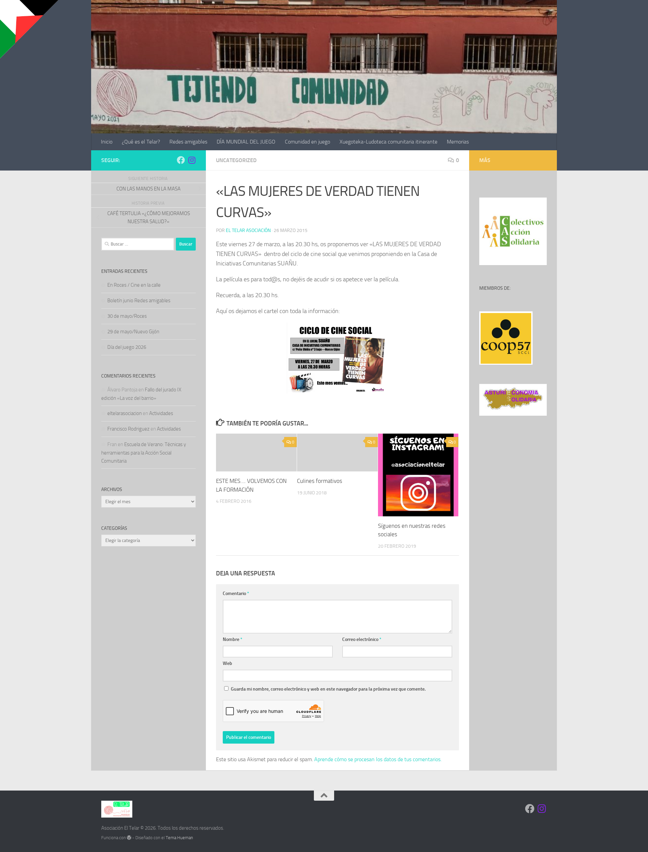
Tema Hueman (179, 837)
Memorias (458, 141)
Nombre (232, 639)
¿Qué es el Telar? (141, 141)
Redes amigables (188, 141)
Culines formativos (319, 480)
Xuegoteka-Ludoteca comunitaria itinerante (388, 141)
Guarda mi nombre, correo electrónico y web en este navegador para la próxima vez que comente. (328, 689)
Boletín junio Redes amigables (138, 301)
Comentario (236, 593)
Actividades (161, 413)
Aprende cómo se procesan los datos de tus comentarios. (377, 759)
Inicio (106, 141)
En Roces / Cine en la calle (134, 285)
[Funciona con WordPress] (129, 837)
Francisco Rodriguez (128, 429)
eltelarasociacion (124, 413)
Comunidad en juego (307, 141)
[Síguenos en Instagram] (192, 160)
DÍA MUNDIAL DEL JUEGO (246, 141)
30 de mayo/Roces (127, 316)
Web (227, 663)
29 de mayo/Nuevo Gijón (133, 332)
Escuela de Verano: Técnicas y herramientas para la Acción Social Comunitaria (143, 452)
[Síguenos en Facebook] (181, 160)
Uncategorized (236, 160)
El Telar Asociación (248, 230)
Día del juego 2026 (126, 347)
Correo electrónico (361, 639)
